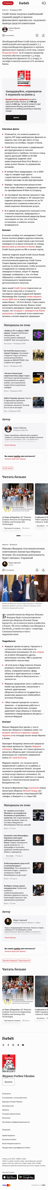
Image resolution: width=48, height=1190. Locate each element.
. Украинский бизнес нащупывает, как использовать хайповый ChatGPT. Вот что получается (17, 335)
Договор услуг (8, 1106)
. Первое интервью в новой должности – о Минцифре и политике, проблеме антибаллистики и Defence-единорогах (16, 843)
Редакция (6, 1130)
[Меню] (43, 3)
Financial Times (10, 53)
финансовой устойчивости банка (18, 247)
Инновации (8, 343)
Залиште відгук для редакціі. (15, 459)
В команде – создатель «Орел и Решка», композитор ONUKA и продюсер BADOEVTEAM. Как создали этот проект (17, 357)
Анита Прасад (14, 28)
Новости (5, 10)
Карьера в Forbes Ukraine (12, 1102)
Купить (8, 1082)
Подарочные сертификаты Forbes (16, 1148)
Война (6, 391)
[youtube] (23, 1045)
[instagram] (13, 1045)
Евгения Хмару (30, 791)
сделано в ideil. (38, 1185)
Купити (16, 117)
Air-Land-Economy (18, 758)
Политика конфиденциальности (16, 1122)
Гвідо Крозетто (24, 961)
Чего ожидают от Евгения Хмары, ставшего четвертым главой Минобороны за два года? (17, 869)
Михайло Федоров (10, 961)
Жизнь (6, 366)
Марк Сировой (14, 563)
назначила (34, 788)
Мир (5, 411)
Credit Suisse (20, 288)
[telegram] (18, 1045)
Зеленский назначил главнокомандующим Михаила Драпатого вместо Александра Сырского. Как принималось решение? (16, 893)
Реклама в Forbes (9, 1139)
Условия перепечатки (11, 1114)
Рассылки (6, 1118)
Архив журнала (8, 1135)
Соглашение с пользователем (14, 1098)
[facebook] (8, 1045)
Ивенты (5, 1110)
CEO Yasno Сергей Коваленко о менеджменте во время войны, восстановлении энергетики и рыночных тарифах (17, 380)
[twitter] (3, 1045)
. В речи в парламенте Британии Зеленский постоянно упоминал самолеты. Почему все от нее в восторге (17, 403)
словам (40, 652)
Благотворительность (11, 1144)
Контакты (6, 1094)
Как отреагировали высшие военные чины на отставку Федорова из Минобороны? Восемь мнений (17, 818)
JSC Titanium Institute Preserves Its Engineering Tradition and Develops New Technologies (16, 520)
